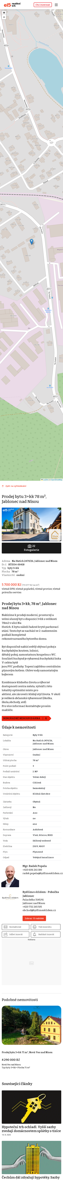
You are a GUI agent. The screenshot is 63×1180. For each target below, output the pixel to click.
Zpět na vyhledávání (15, 486)
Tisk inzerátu (44, 927)
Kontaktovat (15, 927)
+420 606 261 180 (32, 869)
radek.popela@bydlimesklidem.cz (43, 873)
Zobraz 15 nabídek (34, 918)
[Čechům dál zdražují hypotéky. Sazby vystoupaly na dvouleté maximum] (31, 1157)
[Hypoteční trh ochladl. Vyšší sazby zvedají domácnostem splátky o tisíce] (31, 1107)
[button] (31, 242)
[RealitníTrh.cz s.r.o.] (11, 4)
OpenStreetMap (56, 479)
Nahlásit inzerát (46, 934)
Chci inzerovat (42, 4)
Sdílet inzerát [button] (16, 934)
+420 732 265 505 (32, 906)
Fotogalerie (31, 548)
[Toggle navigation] (57, 4)
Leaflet (45, 479)
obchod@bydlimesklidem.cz (39, 910)
